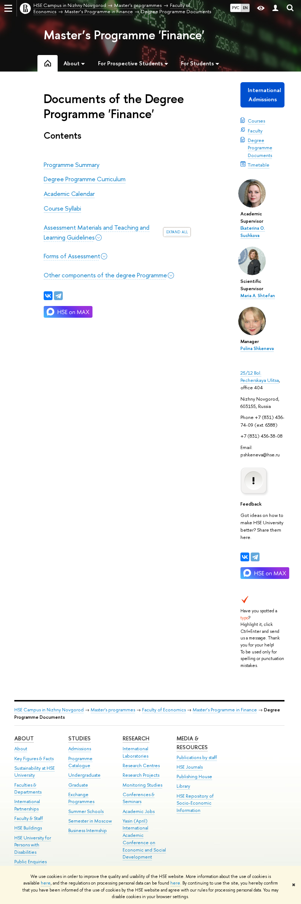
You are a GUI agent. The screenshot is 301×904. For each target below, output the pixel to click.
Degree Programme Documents (260, 147)
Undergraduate (84, 775)
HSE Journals (190, 767)
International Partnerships (27, 805)
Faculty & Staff (28, 818)
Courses (256, 120)
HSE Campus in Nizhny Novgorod (49, 710)
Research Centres (141, 765)
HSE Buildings (28, 828)
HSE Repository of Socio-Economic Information (195, 803)
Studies (79, 738)
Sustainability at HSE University (34, 772)
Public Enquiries (30, 862)
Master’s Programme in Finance (225, 710)
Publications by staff (197, 757)
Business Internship (87, 830)
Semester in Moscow (90, 821)
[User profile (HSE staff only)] (275, 8)
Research (136, 738)
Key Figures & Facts (34, 758)
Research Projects (141, 775)
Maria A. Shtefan (257, 296)
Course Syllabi (62, 208)
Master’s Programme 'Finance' (124, 34)
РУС (235, 7)
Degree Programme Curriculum (85, 179)
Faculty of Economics (164, 710)
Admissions (79, 749)
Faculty (255, 130)
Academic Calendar (69, 193)
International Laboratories (135, 752)
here (46, 883)
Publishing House (194, 776)
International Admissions (264, 94)
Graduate (78, 785)
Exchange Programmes (81, 798)
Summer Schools (86, 811)
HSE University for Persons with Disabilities (32, 845)
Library (183, 786)
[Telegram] (255, 557)
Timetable (258, 164)
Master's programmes (113, 710)
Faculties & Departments (27, 788)
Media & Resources (192, 742)
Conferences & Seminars (139, 798)
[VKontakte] (244, 557)
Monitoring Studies (142, 785)
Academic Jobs (139, 811)
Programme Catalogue (80, 762)
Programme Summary (71, 164)
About (24, 738)
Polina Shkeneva (257, 348)
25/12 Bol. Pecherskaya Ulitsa (259, 376)
